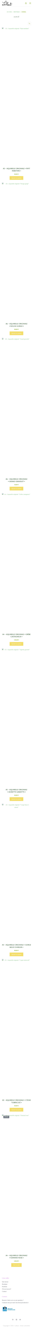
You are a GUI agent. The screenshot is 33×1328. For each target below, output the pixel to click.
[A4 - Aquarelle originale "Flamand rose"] (16, 1183)
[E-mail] (20, 1319)
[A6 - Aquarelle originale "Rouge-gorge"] (16, 251)
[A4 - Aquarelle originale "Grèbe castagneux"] (16, 562)
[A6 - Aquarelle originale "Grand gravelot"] (16, 407)
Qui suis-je (5, 1282)
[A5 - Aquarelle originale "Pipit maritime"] (16, 96)
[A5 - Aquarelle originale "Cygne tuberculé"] (16, 1028)
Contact (4, 1291)
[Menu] (30, 3)
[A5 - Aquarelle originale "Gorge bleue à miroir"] (16, 872)
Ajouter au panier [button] (16, 178)
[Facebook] (12, 1319)
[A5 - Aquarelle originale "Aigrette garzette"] (16, 717)
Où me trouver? (6, 1289)
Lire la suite (16, 1265)
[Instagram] (16, 1319)
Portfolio (4, 1286)
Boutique (4, 1284)
